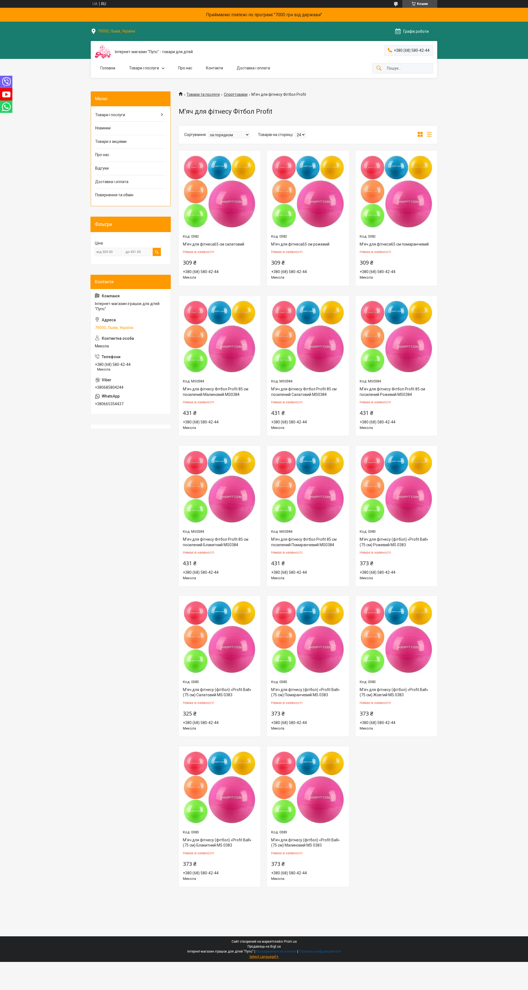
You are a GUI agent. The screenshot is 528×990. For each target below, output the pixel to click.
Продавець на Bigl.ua (264, 946)
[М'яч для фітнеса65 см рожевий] (308, 191)
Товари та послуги (203, 94)
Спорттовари (236, 94)
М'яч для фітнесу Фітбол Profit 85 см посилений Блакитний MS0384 (215, 542)
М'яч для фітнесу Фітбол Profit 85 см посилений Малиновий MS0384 (215, 392)
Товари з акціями (111, 141)
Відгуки (102, 168)
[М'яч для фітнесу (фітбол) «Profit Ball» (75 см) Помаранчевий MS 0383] (308, 637)
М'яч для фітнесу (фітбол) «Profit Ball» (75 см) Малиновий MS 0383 (305, 843)
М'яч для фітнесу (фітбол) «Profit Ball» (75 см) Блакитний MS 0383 (217, 843)
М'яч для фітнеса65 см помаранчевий (394, 244)
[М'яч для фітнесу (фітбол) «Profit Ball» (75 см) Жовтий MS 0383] (396, 637)
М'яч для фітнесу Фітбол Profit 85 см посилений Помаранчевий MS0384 (304, 542)
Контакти (214, 68)
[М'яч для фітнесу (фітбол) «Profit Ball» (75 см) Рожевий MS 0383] (396, 486)
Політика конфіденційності (320, 951)
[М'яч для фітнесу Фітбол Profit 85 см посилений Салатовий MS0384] (308, 336)
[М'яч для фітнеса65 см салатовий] (219, 191)
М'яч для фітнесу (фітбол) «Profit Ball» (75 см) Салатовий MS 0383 (217, 692)
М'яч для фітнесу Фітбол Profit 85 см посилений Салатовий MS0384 (304, 392)
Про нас (185, 68)
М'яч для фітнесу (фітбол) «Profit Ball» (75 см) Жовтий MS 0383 (394, 692)
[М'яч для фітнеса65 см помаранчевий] (396, 191)
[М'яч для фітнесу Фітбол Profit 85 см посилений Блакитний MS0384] (219, 486)
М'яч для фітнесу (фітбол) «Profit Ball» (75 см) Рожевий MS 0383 (394, 542)
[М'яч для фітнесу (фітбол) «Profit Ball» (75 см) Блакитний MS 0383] (219, 787)
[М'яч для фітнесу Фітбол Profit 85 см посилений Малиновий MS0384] (219, 336)
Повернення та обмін (114, 195)
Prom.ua (290, 941)
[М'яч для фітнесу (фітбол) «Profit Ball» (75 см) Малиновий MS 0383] (308, 787)
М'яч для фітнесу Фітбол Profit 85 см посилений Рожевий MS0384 (392, 392)
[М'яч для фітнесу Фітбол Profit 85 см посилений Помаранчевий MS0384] (308, 486)
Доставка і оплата (253, 68)
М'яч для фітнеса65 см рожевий (300, 244)
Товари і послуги (144, 68)
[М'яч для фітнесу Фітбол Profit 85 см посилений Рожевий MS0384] (396, 336)
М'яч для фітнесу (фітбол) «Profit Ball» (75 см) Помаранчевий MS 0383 (305, 692)
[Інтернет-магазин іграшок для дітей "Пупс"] (103, 52)
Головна (107, 68)
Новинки (103, 128)
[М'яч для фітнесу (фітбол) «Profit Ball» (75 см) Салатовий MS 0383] (219, 637)
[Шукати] (379, 68)
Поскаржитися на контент (276, 951)
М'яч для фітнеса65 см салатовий (213, 244)
